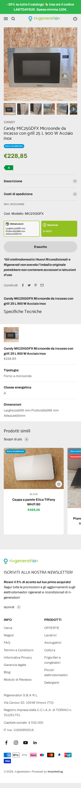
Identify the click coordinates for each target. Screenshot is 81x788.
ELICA (33, 494)
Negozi (9, 635)
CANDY (9, 122)
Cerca (8, 628)
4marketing (55, 771)
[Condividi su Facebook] (23, 285)
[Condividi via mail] (42, 285)
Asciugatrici (52, 642)
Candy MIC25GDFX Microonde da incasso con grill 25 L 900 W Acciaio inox (38, 351)
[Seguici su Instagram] (15, 742)
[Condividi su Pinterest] (35, 285)
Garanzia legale (15, 665)
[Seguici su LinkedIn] (35, 742)
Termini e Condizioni (19, 650)
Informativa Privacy (18, 657)
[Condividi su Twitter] (29, 285)
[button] (9, 109)
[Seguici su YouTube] (25, 742)
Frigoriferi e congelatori (52, 660)
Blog (7, 672)
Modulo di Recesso (18, 679)
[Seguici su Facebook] (6, 742)
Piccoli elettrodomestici (56, 672)
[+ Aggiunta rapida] (58, 484)
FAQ (7, 642)
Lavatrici (50, 635)
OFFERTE (51, 628)
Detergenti (51, 682)
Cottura (49, 650)
